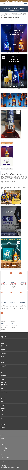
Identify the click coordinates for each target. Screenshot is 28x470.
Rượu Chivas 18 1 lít (12, 302)
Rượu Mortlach (2, 352)
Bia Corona (2, 414)
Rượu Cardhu (2, 356)
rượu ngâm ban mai (3, 382)
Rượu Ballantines (3, 339)
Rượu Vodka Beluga (3, 375)
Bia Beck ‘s (2, 418)
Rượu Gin (2, 401)
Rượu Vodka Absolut (3, 376)
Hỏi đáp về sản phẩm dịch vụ (4, 448)
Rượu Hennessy (3, 362)
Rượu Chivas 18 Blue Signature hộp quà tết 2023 (4, 302)
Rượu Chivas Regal (3, 337)
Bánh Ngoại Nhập (3, 428)
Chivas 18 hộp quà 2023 (13, 282)
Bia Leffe (2, 417)
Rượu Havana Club (3, 398)
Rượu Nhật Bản (2, 379)
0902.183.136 (13, 0)
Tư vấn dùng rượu (3, 435)
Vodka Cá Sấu (2, 372)
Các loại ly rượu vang (3, 424)
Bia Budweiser (2, 415)
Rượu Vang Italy (3, 389)
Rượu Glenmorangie (3, 353)
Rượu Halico (2, 378)
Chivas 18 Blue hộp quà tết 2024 (23, 302)
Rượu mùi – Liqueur (3, 404)
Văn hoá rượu (2, 438)
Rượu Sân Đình (2, 405)
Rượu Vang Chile (3, 388)
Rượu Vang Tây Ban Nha (4, 392)
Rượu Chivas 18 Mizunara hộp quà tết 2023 (4, 323)
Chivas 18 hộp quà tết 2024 (23, 282)
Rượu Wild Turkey (3, 343)
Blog (1, 454)
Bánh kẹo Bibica (3, 427)
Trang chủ (5, 8)
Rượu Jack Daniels (3, 340)
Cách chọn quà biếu (3, 437)
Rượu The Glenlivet (3, 350)
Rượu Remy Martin (3, 366)
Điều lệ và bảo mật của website (5, 457)
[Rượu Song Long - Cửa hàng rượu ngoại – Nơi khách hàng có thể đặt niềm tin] (4, 3)
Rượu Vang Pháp (3, 391)
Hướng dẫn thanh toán (3, 444)
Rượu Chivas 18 (3, 282)
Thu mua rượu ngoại (3, 447)
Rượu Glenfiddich (3, 349)
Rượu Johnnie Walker (3, 336)
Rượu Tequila (2, 402)
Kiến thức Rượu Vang (3, 434)
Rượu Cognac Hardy (3, 365)
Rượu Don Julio (3, 408)
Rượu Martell (2, 363)
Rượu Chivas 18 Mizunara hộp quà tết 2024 (13, 323)
